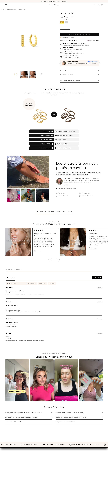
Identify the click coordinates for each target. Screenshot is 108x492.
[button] (98, 5)
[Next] (57, 259)
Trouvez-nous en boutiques (13, 479)
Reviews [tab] (11, 278)
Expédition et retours (66, 74)
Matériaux (8, 474)
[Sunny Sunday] (54, 5)
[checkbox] (52, 283)
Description (63, 71)
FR (93, 5)
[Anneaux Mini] (15, 74)
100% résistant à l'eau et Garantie (70, 80)
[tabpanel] (54, 313)
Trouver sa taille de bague (13, 471)
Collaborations (77, 474)
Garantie (41, 468)
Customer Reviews (78, 468)
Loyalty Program (78, 471)
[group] (54, 1)
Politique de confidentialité (47, 476)
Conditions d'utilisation (46, 479)
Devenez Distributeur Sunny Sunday (16, 481)
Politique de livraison (45, 474)
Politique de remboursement (48, 471)
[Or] (62, 22)
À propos (8, 468)
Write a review (97, 277)
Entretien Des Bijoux (11, 476)
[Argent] (66, 22)
